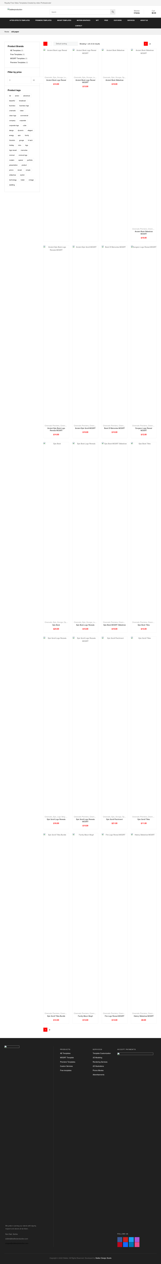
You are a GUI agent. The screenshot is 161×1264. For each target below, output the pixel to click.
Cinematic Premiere (139, 229)
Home (6, 31)
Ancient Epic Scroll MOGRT (85, 428)
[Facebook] (119, 1239)
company (12, 120)
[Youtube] (125, 1239)
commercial (24, 115)
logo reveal (13, 150)
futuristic (12, 140)
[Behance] (125, 1244)
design (11, 130)
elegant (30, 130)
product (24, 165)
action (17, 96)
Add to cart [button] (82, 1009)
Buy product (53, 73)
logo (26, 145)
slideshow (12, 175)
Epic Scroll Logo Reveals (56, 819)
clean (22, 110)
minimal (11, 155)
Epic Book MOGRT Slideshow (114, 625)
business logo (24, 105)
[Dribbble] (137, 1244)
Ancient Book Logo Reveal (56, 80)
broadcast (22, 100)
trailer (23, 180)
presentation (13, 165)
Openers (125, 77)
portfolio (30, 160)
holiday (11, 145)
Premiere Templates (17, 62)
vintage (31, 180)
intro (19, 145)
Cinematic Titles (154, 229)
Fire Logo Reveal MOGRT (114, 1016)
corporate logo (14, 125)
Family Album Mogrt (85, 1016)
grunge (21, 140)
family (27, 135)
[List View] (50, 44)
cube (24, 125)
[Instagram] (137, 1239)
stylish (22, 175)
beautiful (12, 100)
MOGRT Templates (17, 58)
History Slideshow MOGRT (144, 1016)
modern (11, 160)
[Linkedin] (131, 1244)
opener (20, 160)
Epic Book (56, 625)
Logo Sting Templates (65, 816)
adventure (26, 96)
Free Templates (16, 54)
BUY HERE (53, 618)
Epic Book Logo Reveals (85, 625)
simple (28, 170)
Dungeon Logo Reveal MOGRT (143, 429)
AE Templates (15, 50)
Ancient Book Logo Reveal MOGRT (85, 81)
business (12, 105)
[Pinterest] (119, 1244)
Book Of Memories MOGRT (114, 428)
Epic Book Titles (144, 625)
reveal (20, 170)
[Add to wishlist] (59, 73)
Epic (54, 77)
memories (24, 150)
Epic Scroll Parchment (114, 819)
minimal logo (23, 155)
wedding (12, 185)
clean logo (12, 115)
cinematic (12, 110)
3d (10, 96)
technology (13, 180)
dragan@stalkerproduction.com (16, 1243)
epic (19, 135)
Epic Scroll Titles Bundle (56, 1016)
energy (11, 135)
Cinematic (48, 77)
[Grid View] (45, 44)
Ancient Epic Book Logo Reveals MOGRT (56, 429)
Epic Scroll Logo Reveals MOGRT (85, 820)
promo (11, 170)
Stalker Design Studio (103, 1258)
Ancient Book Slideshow (114, 80)
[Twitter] (131, 1239)
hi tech (30, 140)
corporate (23, 120)
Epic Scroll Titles (144, 819)
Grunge (60, 77)
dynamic (21, 130)
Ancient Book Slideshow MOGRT (144, 232)
